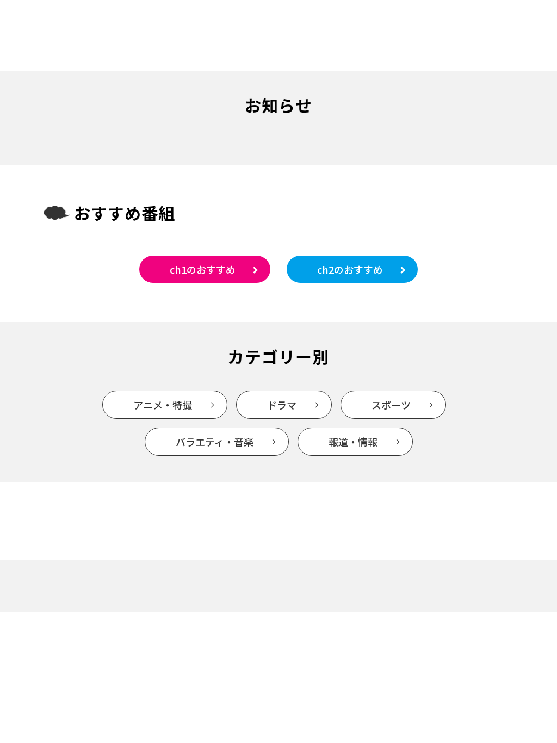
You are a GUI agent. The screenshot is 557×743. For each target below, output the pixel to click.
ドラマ (281, 405)
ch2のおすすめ (350, 269)
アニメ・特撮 (162, 405)
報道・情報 (353, 442)
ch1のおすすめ (203, 269)
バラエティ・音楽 (214, 442)
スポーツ (391, 405)
